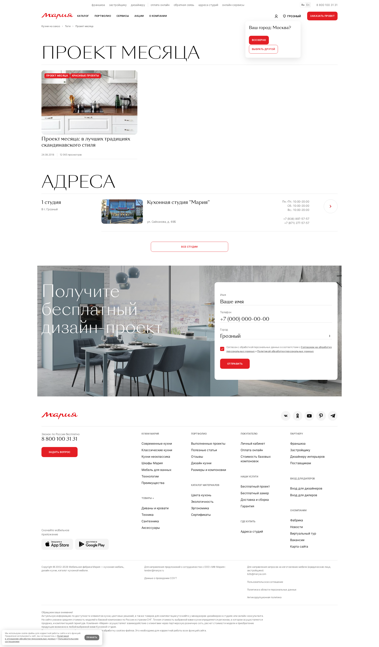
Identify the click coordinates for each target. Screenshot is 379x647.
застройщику (118, 5)
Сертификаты (201, 515)
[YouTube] (309, 416)
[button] (291, 16)
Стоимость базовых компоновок (256, 459)
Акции (139, 15)
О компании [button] (158, 15)
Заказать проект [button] (322, 15)
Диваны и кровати (155, 508)
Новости (296, 527)
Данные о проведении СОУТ (160, 578)
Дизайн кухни (201, 463)
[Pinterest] (321, 416)
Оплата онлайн (252, 450)
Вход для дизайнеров (306, 488)
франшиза (98, 5)
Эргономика (200, 508)
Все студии (189, 246)
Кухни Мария (150, 433)
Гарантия (247, 506)
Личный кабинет (253, 443)
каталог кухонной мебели (73, 570)
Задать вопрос (59, 452)
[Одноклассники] (297, 416)
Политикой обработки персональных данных (285, 351)
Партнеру (296, 433)
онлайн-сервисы (233, 5)
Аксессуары (151, 528)
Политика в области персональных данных (272, 589)
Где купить (248, 521)
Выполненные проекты (208, 443)
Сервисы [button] (122, 15)
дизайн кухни (49, 570)
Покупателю (249, 433)
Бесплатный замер (255, 493)
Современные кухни (157, 443)
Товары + (148, 498)
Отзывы (197, 456)
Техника (148, 515)
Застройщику (300, 450)
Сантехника (150, 521)
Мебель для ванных (156, 470)
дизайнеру (138, 5)
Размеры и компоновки (208, 470)
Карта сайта (299, 546)
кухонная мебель (114, 566)
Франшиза (298, 443)
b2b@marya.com (256, 573)
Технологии (150, 476)
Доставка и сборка (255, 500)
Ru (303, 4)
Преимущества (153, 483)
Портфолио (199, 433)
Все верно (259, 40)
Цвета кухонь (201, 495)
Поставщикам (300, 463)
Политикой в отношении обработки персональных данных (37, 637)
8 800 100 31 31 (327, 5)
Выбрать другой (263, 49)
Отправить (235, 363)
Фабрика (296, 520)
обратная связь (184, 5)
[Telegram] (333, 416)
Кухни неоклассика (156, 456)
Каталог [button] (83, 15)
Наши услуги (249, 476)
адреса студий (208, 5)
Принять (91, 637)
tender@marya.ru (154, 570)
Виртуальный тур (303, 533)
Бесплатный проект (255, 486)
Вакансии (297, 540)
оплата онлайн (160, 5)
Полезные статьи (204, 450)
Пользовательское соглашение (265, 581)
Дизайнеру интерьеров (307, 456)
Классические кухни (157, 450)
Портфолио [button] (103, 15)
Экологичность (202, 502)
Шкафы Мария (152, 463)
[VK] (286, 416)
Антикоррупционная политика (264, 597)
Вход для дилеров (302, 478)
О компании (298, 510)
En (308, 4)
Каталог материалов (205, 485)
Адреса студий (252, 531)
